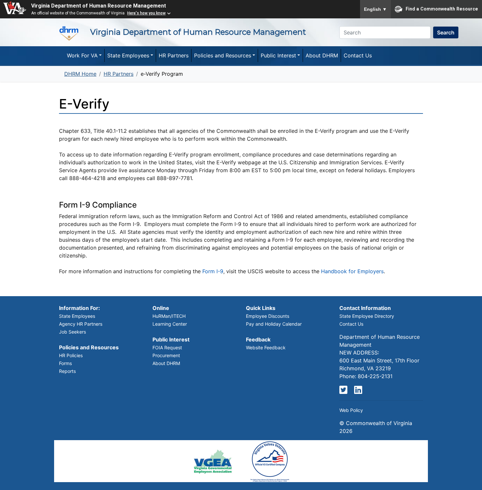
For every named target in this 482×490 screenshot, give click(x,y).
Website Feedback (266, 347)
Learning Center (169, 324)
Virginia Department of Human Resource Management (98, 6)
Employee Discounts (267, 316)
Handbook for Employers (352, 271)
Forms (65, 363)
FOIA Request (167, 347)
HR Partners (118, 74)
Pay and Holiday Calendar (274, 324)
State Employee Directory (366, 316)
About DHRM (166, 363)
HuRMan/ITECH (169, 316)
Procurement (166, 355)
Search (445, 32)
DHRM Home (80, 74)
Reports (67, 371)
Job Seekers (72, 332)
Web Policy (351, 410)
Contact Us (351, 324)
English (375, 9)
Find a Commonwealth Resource (442, 8)
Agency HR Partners (80, 324)
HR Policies (71, 355)
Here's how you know (146, 13)
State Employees (77, 316)
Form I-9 (212, 271)
